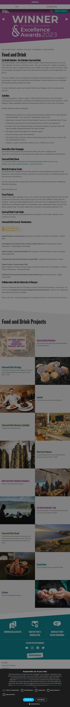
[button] (35, 704)
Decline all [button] (41, 699)
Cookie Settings (53, 685)
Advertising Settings (18, 685)
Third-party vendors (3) (23, 679)
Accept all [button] (28, 699)
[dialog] (35, 688)
